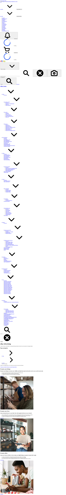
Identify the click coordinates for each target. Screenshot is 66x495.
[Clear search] (40, 73)
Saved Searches (4, 24)
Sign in (4, 1)
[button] (8, 81)
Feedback (1, 494)
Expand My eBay (19, 16)
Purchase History (4, 21)
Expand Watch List (19, 9)
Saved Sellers (4, 25)
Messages (3, 29)
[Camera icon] (54, 73)
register (7, 1)
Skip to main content (3, 0)
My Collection (4, 28)
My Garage (3, 26)
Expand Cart (15, 52)
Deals (8, 1)
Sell (0, 2)
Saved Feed (3, 23)
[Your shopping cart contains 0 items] (7, 52)
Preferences (3, 27)
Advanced (17, 84)
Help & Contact (15, 1)
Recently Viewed (4, 18)
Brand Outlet (11, 1)
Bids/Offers (3, 19)
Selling (3, 22)
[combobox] (9, 76)
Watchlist (3, 20)
